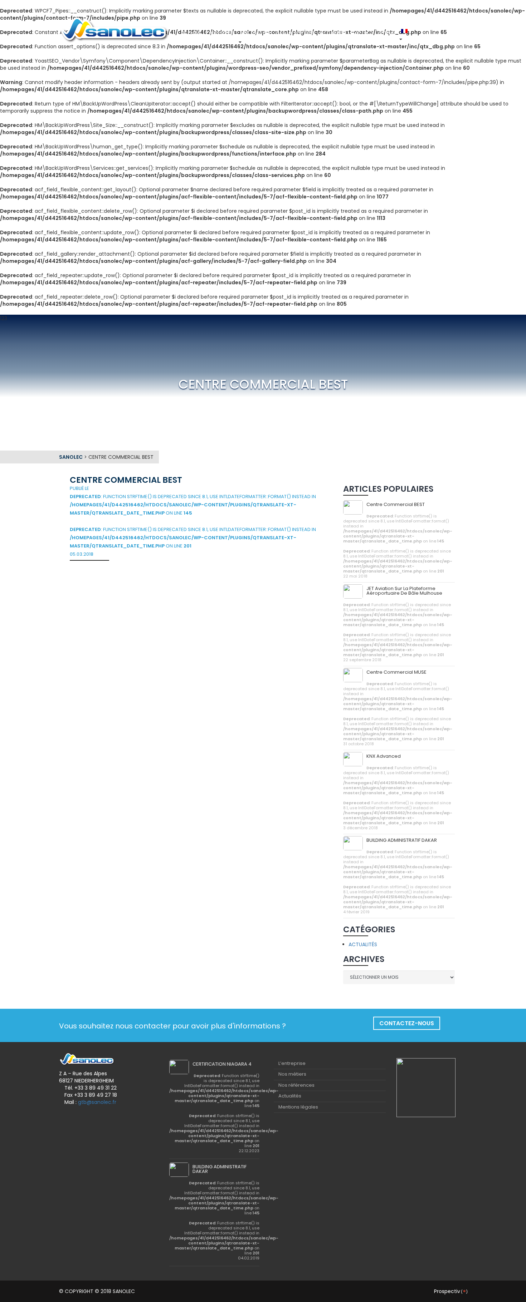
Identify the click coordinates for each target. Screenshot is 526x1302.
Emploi (387, 32)
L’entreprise (220, 32)
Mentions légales (298, 1107)
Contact (361, 32)
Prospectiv (450, 1291)
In (420, 32)
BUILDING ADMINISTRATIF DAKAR (401, 840)
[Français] (405, 31)
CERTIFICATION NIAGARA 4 (222, 1064)
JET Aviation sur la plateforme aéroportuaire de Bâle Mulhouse (404, 590)
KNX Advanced (383, 756)
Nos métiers (255, 32)
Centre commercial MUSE (396, 672)
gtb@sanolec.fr (97, 1102)
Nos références (295, 32)
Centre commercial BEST (395, 504)
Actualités (332, 32)
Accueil (190, 32)
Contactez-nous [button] (406, 1023)
